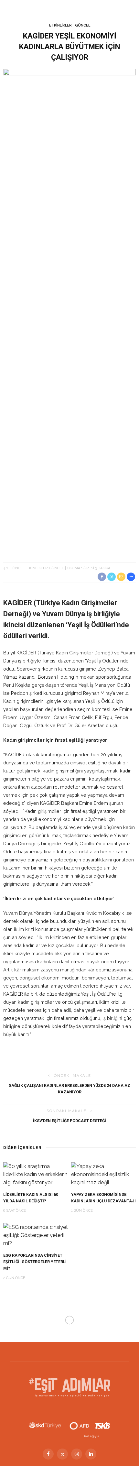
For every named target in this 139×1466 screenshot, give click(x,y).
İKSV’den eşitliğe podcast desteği (69, 1120)
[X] (62, 1454)
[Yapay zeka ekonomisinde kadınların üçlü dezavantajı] (103, 1174)
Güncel (82, 25)
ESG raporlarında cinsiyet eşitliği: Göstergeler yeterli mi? (35, 1262)
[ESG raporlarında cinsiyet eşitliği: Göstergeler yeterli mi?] (35, 1235)
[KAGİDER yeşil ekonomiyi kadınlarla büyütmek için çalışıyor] (69, 311)
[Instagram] (76, 1454)
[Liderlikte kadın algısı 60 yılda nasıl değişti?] (35, 1174)
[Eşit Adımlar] (69, 1387)
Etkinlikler (60, 25)
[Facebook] (48, 1454)
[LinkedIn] (90, 1454)
